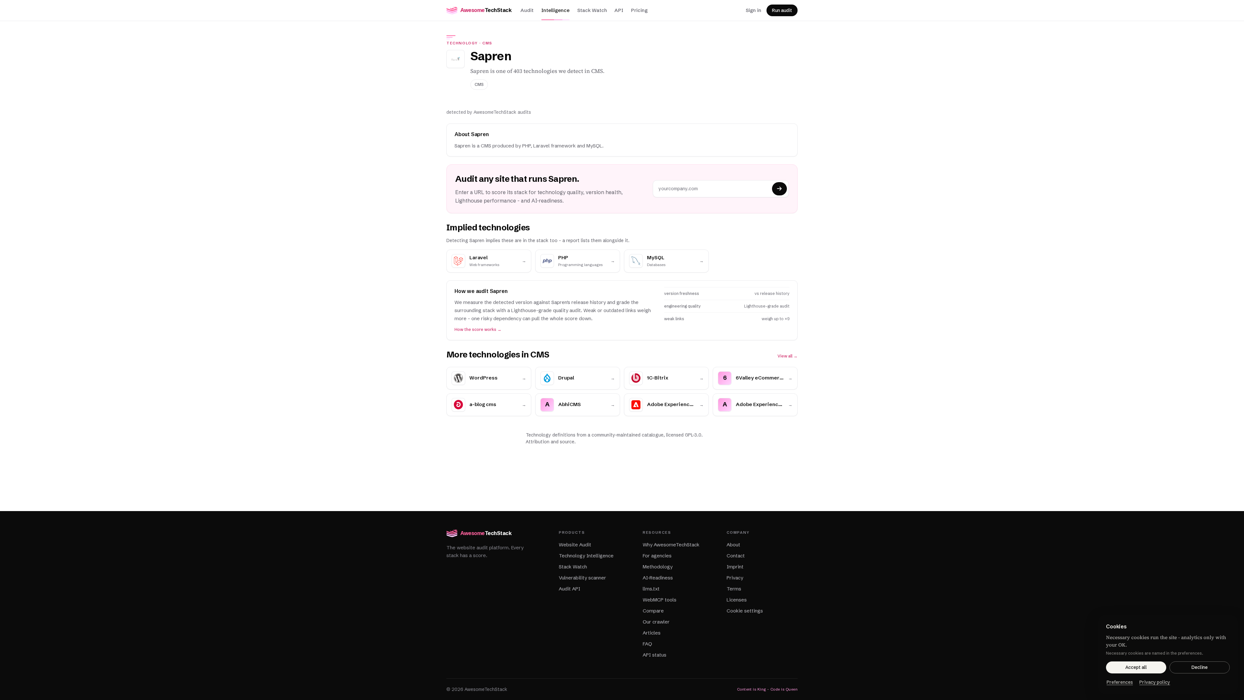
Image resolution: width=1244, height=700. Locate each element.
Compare (653, 611)
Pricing (639, 10)
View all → (788, 356)
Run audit (782, 10)
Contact (736, 556)
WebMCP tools (659, 600)
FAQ (647, 644)
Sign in (753, 10)
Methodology (658, 567)
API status (654, 655)
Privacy (735, 578)
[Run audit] (779, 188)
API (619, 10)
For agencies (657, 556)
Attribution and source (550, 442)
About (733, 545)
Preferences (1120, 682)
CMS (487, 43)
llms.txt (651, 589)
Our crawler (656, 622)
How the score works (478, 329)
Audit (527, 10)
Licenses (737, 600)
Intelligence (555, 10)
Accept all (1136, 667)
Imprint (735, 567)
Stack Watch (592, 10)
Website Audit (575, 545)
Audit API (569, 589)
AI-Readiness (658, 578)
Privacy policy (1154, 682)
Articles (652, 633)
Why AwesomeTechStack (671, 545)
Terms (734, 589)
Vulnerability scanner (582, 578)
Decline (1200, 667)
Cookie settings (745, 611)
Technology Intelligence (586, 556)
